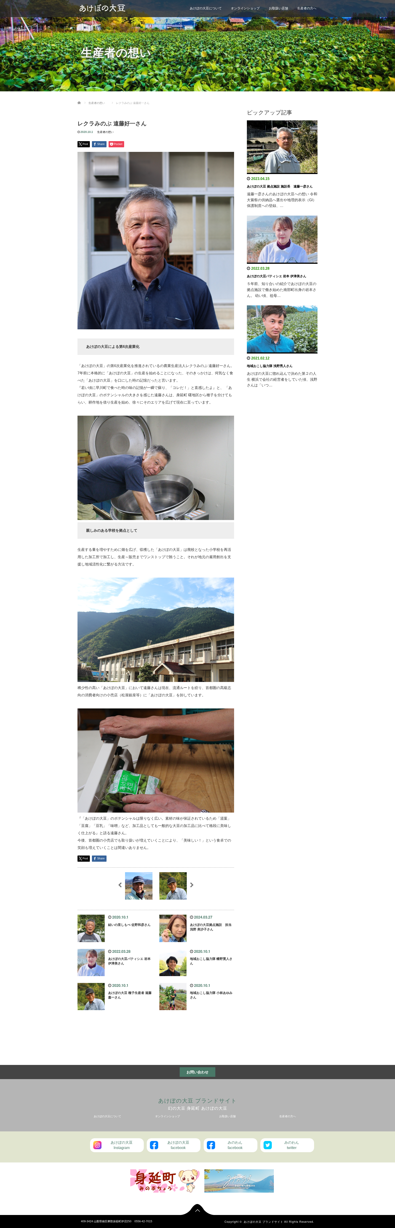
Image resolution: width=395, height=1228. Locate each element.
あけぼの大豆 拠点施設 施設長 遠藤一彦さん (280, 186)
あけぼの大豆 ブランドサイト (197, 1100)
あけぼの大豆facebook (178, 1145)
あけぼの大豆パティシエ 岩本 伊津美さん (276, 276)
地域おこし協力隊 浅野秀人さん (270, 366)
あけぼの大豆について (206, 8)
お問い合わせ (197, 1072)
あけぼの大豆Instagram (122, 1145)
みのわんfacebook (235, 1145)
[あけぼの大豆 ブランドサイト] (102, 7)
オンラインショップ (245, 8)
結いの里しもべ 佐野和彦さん (129, 925)
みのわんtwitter (291, 1145)
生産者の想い (105, 132)
